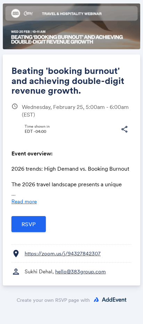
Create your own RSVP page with (53, 300)
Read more (24, 201)
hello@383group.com (80, 271)
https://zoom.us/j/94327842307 (63, 253)
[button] (124, 129)
